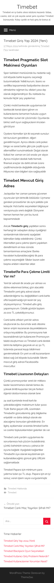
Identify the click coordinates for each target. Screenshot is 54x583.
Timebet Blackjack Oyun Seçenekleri (24, 551)
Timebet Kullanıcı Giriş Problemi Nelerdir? (26, 556)
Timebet (27, 6)
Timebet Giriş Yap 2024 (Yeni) (19, 540)
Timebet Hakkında (17, 488)
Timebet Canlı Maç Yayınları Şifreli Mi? (24, 546)
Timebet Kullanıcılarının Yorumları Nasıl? (25, 561)
